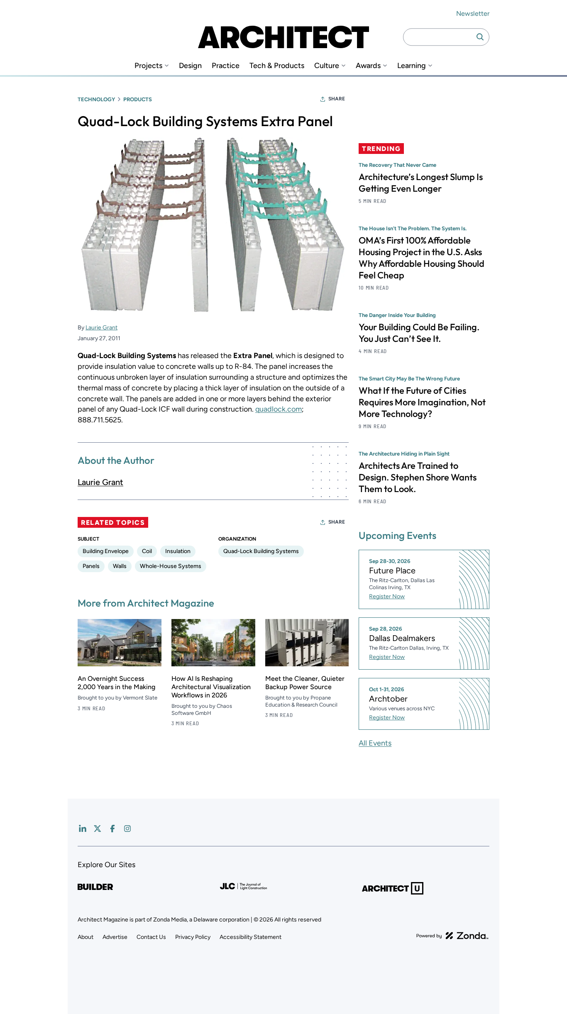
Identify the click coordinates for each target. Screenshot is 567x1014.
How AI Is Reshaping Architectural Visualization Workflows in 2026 (211, 687)
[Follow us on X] (98, 829)
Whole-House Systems (170, 566)
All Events (375, 743)
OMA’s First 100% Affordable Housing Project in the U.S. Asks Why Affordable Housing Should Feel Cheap (421, 257)
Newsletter (472, 13)
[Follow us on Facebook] (112, 829)
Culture (326, 65)
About (85, 937)
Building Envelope (106, 551)
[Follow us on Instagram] (127, 829)
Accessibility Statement (250, 937)
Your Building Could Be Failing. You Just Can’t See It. (419, 332)
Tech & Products (276, 65)
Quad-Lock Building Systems (261, 551)
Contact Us (151, 937)
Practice (226, 65)
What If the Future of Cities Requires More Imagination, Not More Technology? (422, 402)
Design (190, 65)
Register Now (387, 596)
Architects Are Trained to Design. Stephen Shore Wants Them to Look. (418, 477)
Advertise (115, 937)
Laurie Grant (101, 327)
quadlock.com (278, 409)
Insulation (178, 551)
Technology (96, 99)
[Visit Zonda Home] (452, 935)
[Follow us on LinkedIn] (83, 829)
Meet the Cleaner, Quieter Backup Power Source (305, 683)
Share (336, 99)
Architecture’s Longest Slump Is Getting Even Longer (421, 182)
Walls (120, 566)
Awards (368, 65)
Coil (147, 551)
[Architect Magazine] (283, 37)
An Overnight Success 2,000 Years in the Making (116, 683)
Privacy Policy (192, 937)
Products (137, 99)
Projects (148, 65)
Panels (91, 566)
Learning (411, 65)
